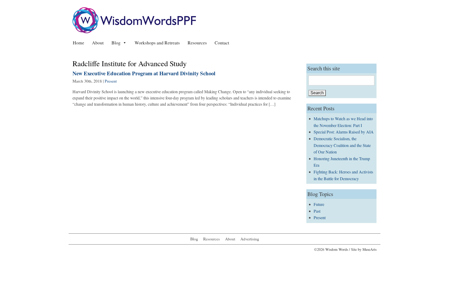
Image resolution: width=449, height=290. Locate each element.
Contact (222, 42)
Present (111, 81)
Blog (116, 42)
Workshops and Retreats (157, 42)
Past (317, 211)
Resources (197, 42)
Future (319, 204)
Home (78, 42)
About (98, 42)
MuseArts (369, 249)
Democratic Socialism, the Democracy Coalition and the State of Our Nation (342, 145)
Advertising (249, 238)
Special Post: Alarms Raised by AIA (344, 131)
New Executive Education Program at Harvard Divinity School (143, 73)
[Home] (134, 19)
